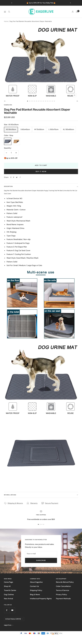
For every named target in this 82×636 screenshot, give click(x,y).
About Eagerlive (36, 582)
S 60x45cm (25, 129)
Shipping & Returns (15, 503)
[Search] (9, 12)
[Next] (77, 101)
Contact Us (34, 586)
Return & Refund (10, 495)
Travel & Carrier (10, 590)
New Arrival (8, 598)
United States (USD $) (13, 619)
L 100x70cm (53, 129)
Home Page (8, 582)
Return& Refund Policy (65, 582)
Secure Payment (51, 503)
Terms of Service (62, 590)
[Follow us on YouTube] (12, 610)
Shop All (7, 586)
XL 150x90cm (68, 129)
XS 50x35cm (11, 129)
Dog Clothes (9, 594)
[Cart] (77, 12)
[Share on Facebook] (10, 177)
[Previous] (5, 101)
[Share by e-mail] (20, 177)
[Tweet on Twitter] (17, 177)
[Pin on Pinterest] (13, 177)
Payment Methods (63, 598)
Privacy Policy (61, 594)
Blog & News (35, 594)
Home (6, 21)
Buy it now (41, 172)
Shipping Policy (36, 590)
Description (8, 186)
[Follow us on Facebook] (7, 610)
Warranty (34, 503)
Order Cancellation (63, 586)
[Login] (73, 12)
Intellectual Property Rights (41, 598)
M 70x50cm (39, 129)
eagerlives (8, 105)
